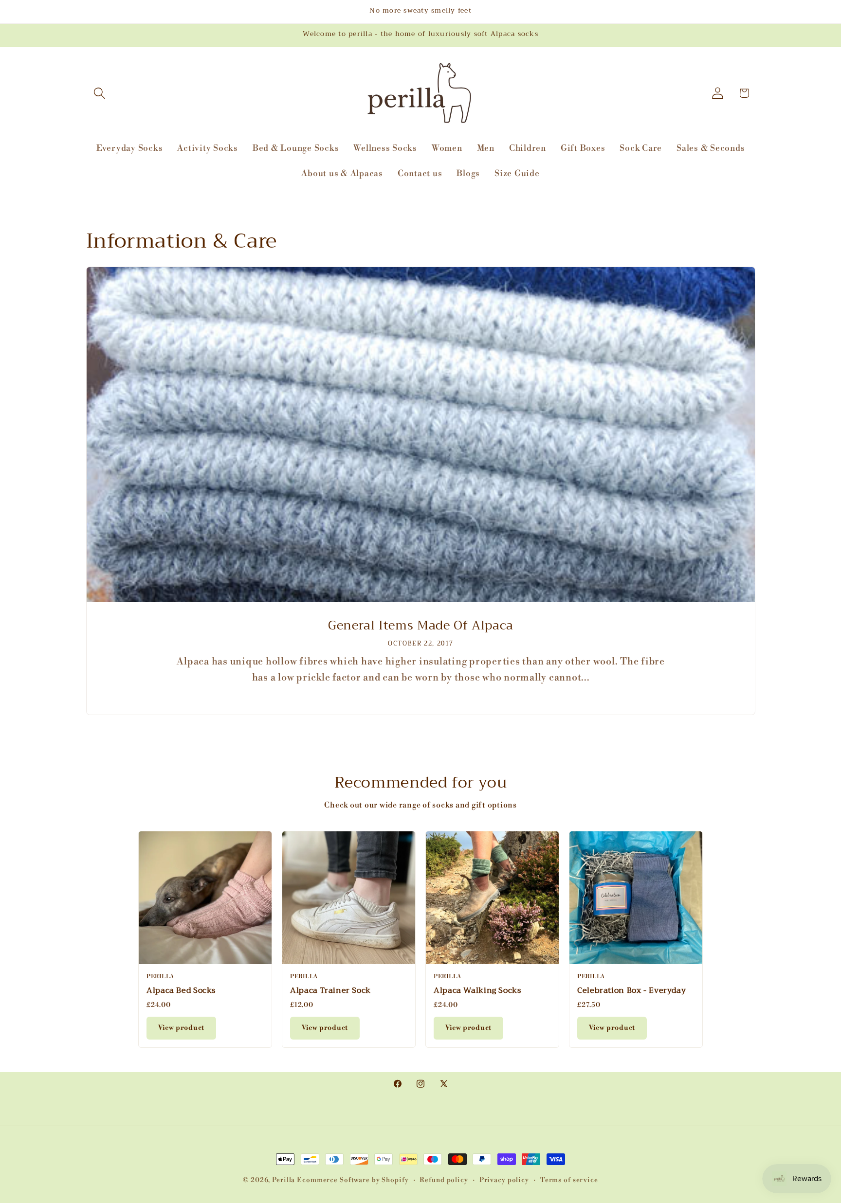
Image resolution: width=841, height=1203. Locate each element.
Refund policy (444, 1180)
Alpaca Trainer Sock (330, 990)
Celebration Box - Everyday (631, 990)
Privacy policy (504, 1180)
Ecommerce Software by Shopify (352, 1180)
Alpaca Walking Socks (477, 990)
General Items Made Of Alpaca (420, 626)
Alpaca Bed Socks (181, 990)
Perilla (283, 1180)
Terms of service (569, 1180)
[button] (99, 93)
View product (181, 1027)
